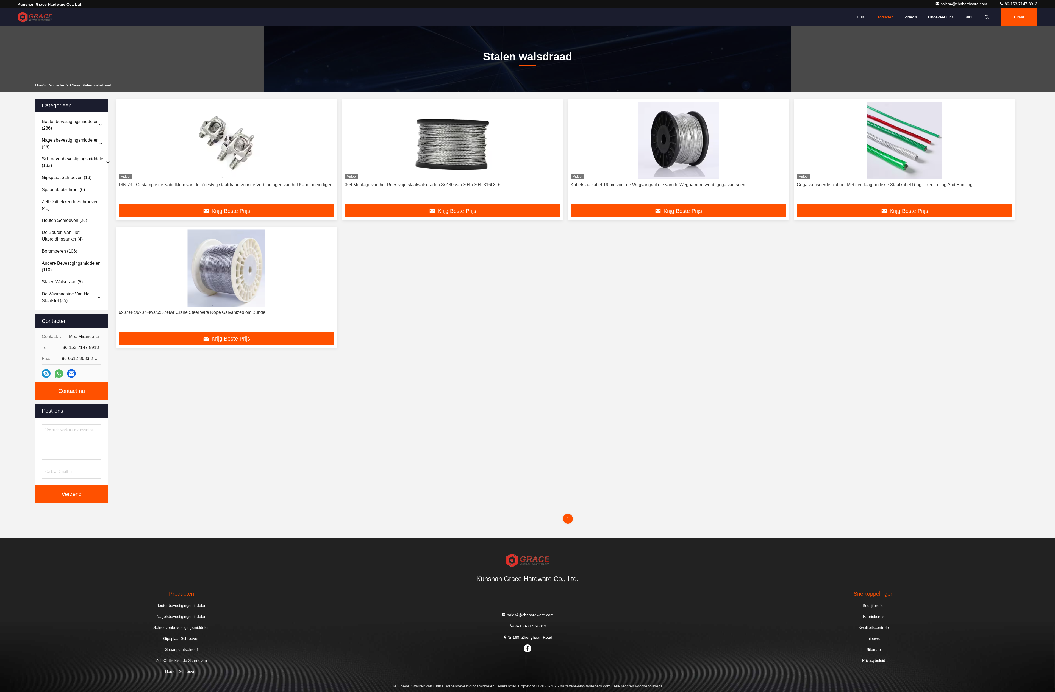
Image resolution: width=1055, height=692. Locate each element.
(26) (64, 220)
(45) (70, 143)
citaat (1019, 17)
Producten (884, 17)
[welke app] (59, 373)
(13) (66, 177)
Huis (861, 17)
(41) (70, 205)
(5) (62, 282)
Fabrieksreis (873, 616)
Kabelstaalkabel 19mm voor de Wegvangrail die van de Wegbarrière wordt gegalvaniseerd (659, 184)
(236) (70, 124)
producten (56, 85)
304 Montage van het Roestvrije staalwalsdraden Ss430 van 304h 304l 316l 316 (423, 184)
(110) (71, 266)
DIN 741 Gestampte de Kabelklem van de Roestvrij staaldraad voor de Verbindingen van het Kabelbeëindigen (225, 184)
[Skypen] (46, 373)
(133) (74, 162)
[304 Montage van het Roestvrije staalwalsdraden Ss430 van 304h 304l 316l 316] (452, 140)
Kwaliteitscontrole (874, 627)
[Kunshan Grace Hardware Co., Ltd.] (35, 17)
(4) (62, 235)
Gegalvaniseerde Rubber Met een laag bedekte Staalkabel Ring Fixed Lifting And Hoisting (885, 184)
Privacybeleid (873, 660)
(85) (66, 297)
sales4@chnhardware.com (964, 4)
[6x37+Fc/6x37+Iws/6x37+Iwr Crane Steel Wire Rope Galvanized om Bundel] (226, 268)
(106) (59, 251)
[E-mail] (71, 373)
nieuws (874, 638)
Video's (910, 17)
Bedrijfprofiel (873, 605)
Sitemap (874, 649)
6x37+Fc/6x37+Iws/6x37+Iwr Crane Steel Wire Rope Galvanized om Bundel (192, 312)
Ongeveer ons (941, 17)
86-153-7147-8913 (1020, 4)
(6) (63, 189)
